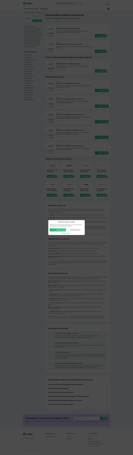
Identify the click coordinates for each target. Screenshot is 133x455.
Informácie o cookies (66, 233)
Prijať (58, 230)
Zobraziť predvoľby (75, 230)
